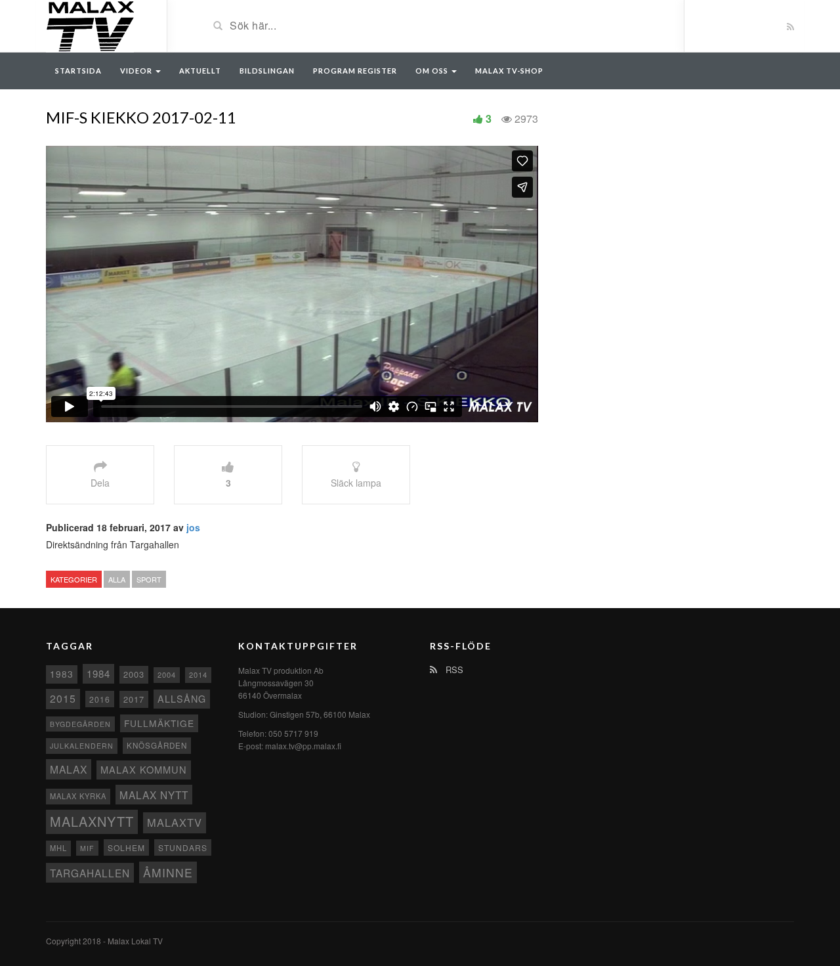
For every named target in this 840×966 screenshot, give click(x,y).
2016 (99, 699)
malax (68, 769)
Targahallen (90, 873)
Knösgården (157, 745)
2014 (198, 674)
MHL (58, 848)
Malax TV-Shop (509, 70)
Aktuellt (200, 70)
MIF (87, 848)
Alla (116, 579)
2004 (167, 674)
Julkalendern (82, 746)
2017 (133, 699)
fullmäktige (159, 723)
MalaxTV (174, 822)
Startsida (78, 70)
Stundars (182, 847)
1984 (98, 673)
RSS (453, 669)
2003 (133, 674)
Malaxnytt (92, 821)
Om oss (432, 70)
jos (193, 527)
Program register (355, 70)
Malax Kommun (143, 769)
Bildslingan (267, 70)
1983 (62, 673)
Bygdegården (80, 724)
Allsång (182, 698)
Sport (148, 579)
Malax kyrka (78, 796)
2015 (63, 698)
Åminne (168, 872)
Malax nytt (153, 794)
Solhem (126, 847)
